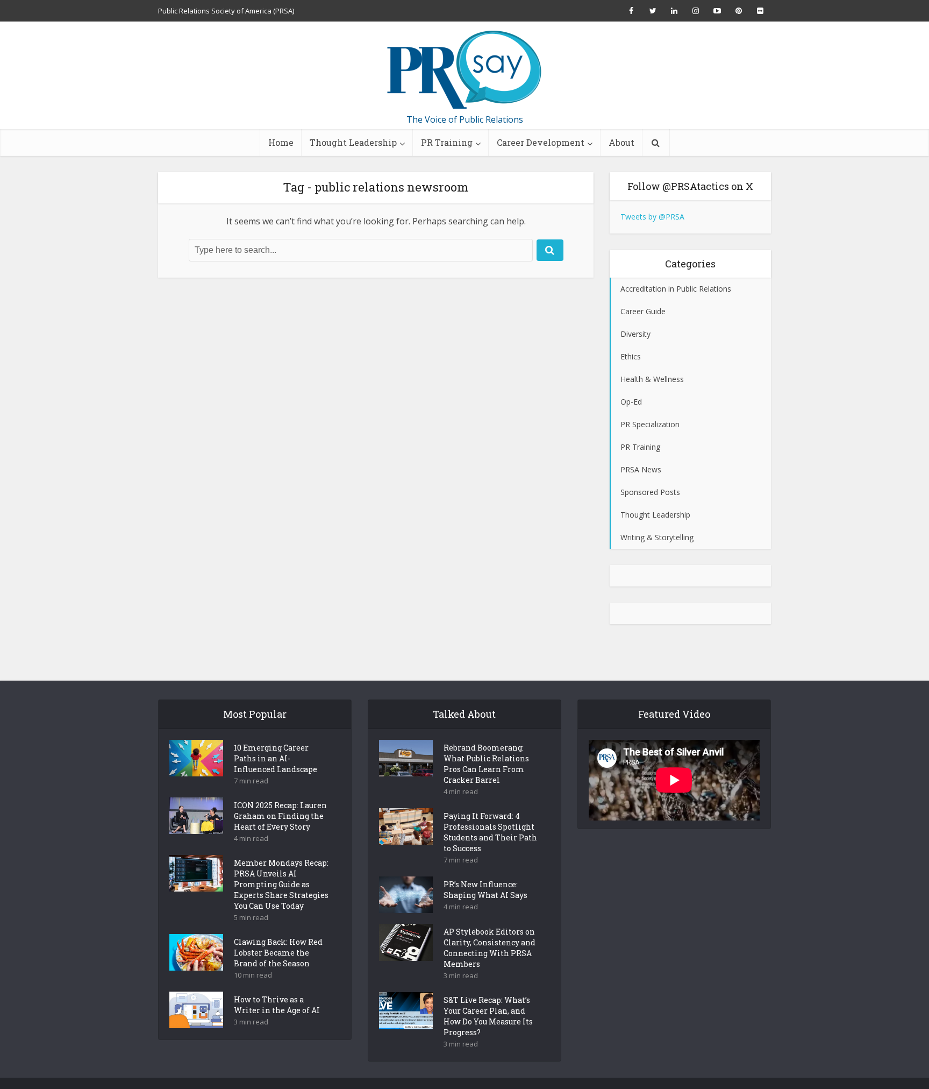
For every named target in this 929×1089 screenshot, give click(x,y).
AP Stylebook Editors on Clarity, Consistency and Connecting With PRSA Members (489, 948)
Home (281, 142)
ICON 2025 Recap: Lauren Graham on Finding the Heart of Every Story (280, 816)
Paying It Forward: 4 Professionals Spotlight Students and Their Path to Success (490, 832)
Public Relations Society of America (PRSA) (226, 11)
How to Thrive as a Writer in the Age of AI (277, 1004)
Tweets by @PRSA (652, 216)
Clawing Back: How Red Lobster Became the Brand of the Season (278, 952)
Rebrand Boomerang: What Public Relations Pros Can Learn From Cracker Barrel (486, 763)
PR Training (447, 142)
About (621, 142)
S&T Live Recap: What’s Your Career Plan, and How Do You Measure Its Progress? (488, 1016)
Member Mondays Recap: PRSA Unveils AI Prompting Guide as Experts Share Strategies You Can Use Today (281, 884)
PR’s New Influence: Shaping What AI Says (485, 889)
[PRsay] (464, 70)
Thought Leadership (353, 142)
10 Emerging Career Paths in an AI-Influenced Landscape (275, 758)
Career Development (540, 142)
